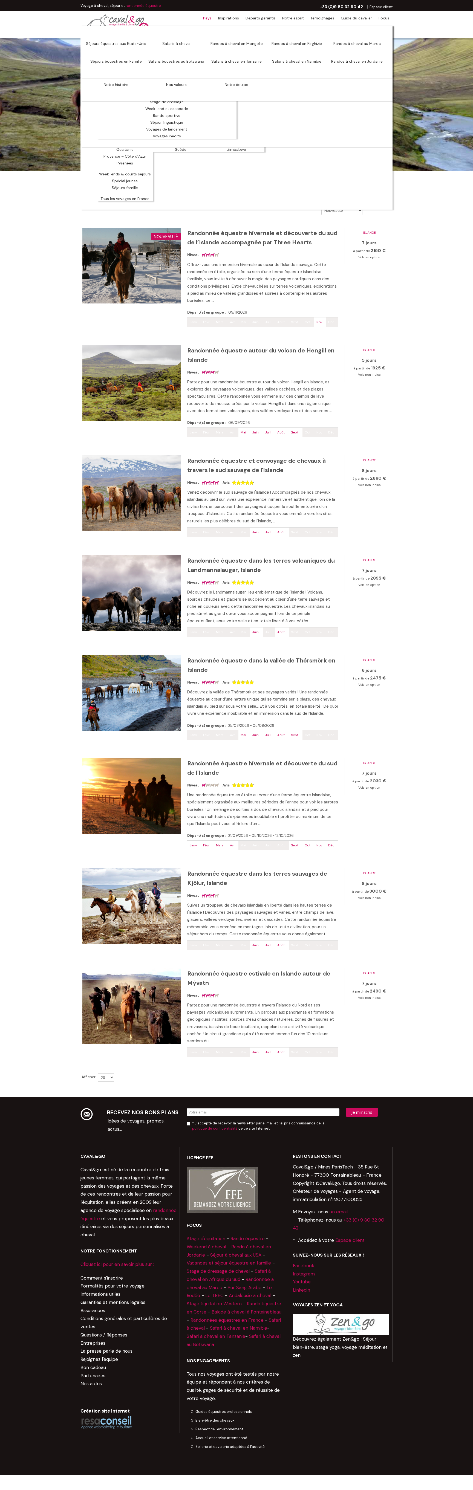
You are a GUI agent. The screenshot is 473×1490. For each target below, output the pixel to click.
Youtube (302, 1282)
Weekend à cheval (206, 1247)
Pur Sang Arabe (244, 1287)
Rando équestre (247, 1239)
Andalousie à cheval (250, 1295)
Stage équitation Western (214, 1304)
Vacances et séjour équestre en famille (229, 1263)
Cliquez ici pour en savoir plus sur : (117, 1264)
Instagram (304, 1274)
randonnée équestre (143, 5)
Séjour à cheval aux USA (235, 1255)
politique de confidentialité (215, 1128)
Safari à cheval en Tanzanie (216, 1336)
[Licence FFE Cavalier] (222, 1190)
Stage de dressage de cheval (218, 1271)
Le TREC (214, 1295)
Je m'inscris (361, 1112)
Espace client (350, 1240)
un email (339, 1212)
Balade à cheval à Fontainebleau (246, 1312)
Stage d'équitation (206, 1239)
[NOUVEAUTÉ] (131, 265)
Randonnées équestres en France (227, 1320)
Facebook (303, 1266)
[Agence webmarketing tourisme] (106, 1422)
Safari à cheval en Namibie (238, 1328)
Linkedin (301, 1290)
